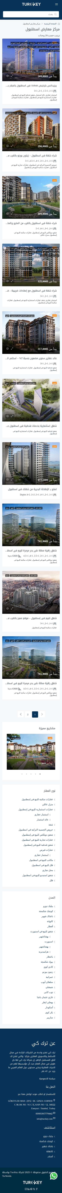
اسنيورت (49, 941)
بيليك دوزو (48, 906)
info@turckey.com (45, 1119)
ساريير (50, 1017)
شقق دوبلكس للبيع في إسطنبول (37, 835)
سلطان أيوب (47, 982)
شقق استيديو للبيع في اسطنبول (37, 875)
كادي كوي (48, 967)
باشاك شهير (47, 916)
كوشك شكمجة (46, 911)
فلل (51, 880)
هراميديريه (43, 952)
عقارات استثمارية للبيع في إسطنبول (36, 809)
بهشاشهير (43, 936)
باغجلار (49, 957)
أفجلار (50, 926)
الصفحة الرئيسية (50, 24)
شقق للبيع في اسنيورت (41, 931)
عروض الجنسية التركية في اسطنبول (36, 830)
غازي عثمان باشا (45, 997)
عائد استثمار (42, 819)
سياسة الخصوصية (47, 1079)
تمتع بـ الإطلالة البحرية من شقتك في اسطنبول (32, 489)
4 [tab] (24, 775)
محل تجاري (47, 870)
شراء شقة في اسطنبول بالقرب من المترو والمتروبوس (28, 223)
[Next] (21, 714)
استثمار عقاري (41, 814)
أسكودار (49, 1007)
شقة (51, 824)
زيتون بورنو (47, 972)
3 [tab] (29, 775)
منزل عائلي (47, 804)
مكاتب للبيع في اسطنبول (41, 860)
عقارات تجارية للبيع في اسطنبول (37, 840)
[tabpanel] (31, 752)
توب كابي (48, 992)
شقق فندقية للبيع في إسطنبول (38, 845)
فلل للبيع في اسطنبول (42, 865)
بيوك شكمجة (47, 962)
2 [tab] (34, 775)
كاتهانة (50, 921)
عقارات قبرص (46, 850)
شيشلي (49, 987)
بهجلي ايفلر (47, 1002)
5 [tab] (20, 775)
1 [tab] (38, 775)
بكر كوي (49, 1012)
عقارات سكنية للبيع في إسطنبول (37, 799)
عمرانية (49, 977)
